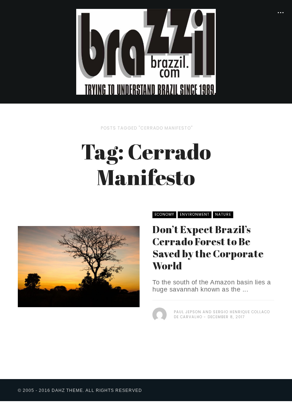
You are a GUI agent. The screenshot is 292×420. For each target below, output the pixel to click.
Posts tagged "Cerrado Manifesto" (147, 128)
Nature (223, 214)
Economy (164, 214)
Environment (194, 214)
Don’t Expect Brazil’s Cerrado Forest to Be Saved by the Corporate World (208, 247)
